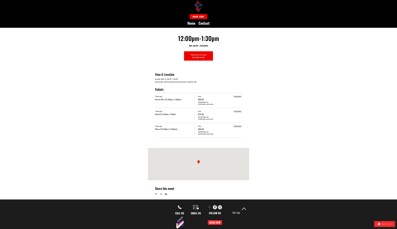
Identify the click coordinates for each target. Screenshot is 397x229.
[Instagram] (220, 207)
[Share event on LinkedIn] (166, 194)
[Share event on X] (161, 194)
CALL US (179, 213)
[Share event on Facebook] (156, 194)
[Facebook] (215, 207)
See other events (198, 57)
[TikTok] (210, 207)
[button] (198, 16)
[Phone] (180, 207)
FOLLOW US (215, 213)
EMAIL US (196, 213)
